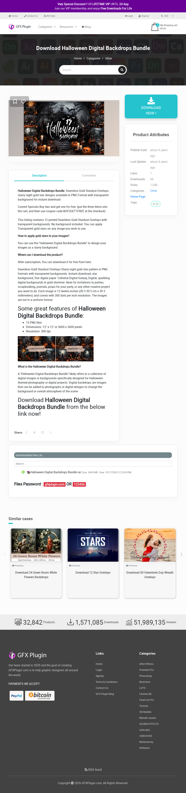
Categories (45, 27)
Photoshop (18, 565)
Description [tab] (39, 175)
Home (14, 15)
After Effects (146, 664)
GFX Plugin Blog (105, 694)
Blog (87, 27)
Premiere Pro (146, 670)
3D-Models (145, 712)
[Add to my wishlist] (15, 102)
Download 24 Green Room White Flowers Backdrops (36, 574)
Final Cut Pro (146, 700)
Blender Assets (147, 718)
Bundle (155, 204)
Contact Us (32, 15)
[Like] (23, 102)
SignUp (145, 15)
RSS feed (50, 15)
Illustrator (144, 682)
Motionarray (146, 742)
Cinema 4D (145, 694)
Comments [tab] (89, 175)
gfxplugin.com (54, 484)
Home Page (137, 197)
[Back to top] (176, 783)
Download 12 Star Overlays (93, 572)
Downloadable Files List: (29, 455)
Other (108, 58)
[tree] (93, 472)
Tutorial (143, 706)
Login (130, 15)
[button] (181, 554)
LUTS (142, 688)
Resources (66, 27)
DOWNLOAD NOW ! (151, 110)
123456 (79, 484)
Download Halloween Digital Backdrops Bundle (93, 48)
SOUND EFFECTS (149, 724)
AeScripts (144, 730)
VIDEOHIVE (145, 736)
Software (144, 748)
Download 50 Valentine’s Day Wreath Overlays (149, 574)
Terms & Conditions (107, 682)
